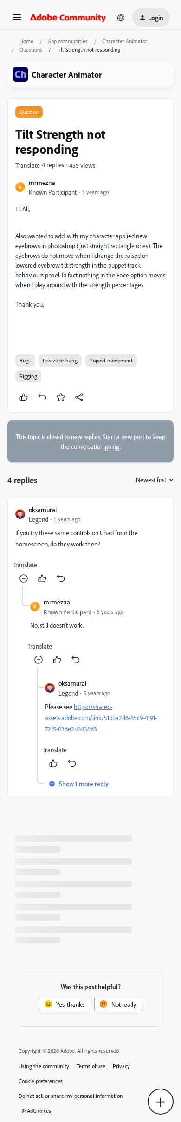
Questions (30, 49)
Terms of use (91, 1066)
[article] (90, 545)
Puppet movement (111, 360)
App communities (68, 41)
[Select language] (121, 17)
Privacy (121, 1066)
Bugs (25, 360)
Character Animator (124, 41)
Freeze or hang (60, 360)
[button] (16, 20)
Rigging (28, 376)
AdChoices (39, 1110)
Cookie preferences (41, 1080)
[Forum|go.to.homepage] (68, 17)
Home (26, 41)
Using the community (44, 1066)
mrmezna (42, 182)
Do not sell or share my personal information (71, 1095)
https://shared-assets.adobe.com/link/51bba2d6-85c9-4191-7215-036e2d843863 (101, 717)
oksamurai (43, 509)
